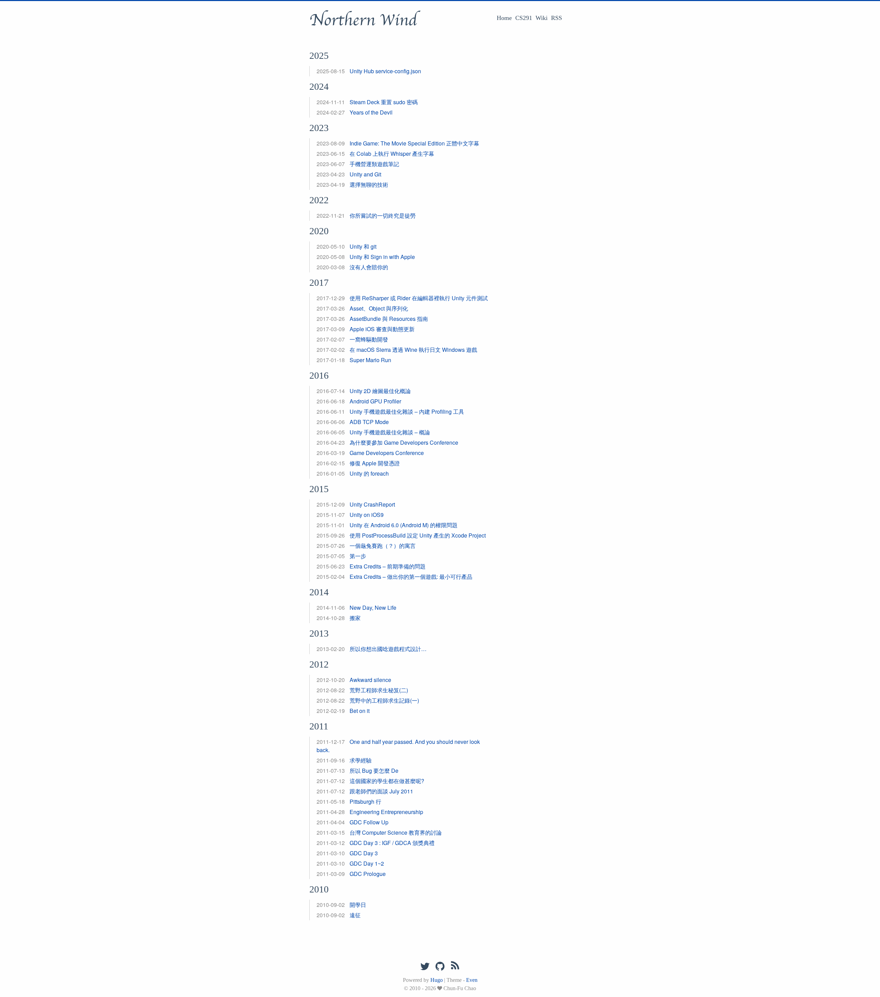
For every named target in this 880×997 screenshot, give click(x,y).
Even (471, 980)
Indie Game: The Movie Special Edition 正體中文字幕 (414, 143)
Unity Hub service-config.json (385, 71)
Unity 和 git (363, 246)
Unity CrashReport (372, 504)
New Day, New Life (373, 607)
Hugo (436, 980)
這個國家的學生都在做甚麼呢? (387, 781)
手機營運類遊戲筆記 (374, 164)
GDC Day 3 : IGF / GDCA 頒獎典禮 (392, 843)
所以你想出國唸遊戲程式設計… (388, 649)
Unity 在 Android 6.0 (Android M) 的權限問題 (404, 525)
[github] (440, 967)
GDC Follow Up (369, 822)
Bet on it (360, 711)
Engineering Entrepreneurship (386, 812)
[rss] (455, 967)
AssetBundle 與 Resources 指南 (389, 319)
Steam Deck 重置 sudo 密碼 (384, 102)
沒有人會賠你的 (369, 267)
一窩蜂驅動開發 (369, 339)
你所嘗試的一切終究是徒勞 (383, 215)
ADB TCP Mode (369, 422)
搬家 (355, 618)
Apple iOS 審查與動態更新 (382, 329)
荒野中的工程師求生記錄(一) (384, 700)
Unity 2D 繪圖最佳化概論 (380, 391)
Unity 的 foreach (369, 473)
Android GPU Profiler (375, 401)
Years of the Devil (371, 112)
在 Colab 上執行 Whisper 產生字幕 (392, 154)
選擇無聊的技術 (369, 184)
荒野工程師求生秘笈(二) (379, 690)
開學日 (358, 905)
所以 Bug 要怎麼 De (374, 770)
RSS (556, 17)
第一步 (358, 556)
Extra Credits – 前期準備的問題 (388, 566)
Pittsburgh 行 (365, 801)
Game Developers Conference (387, 453)
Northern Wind (363, 20)
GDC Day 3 (364, 853)
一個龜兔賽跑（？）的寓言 (383, 546)
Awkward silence (370, 680)
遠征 (355, 915)
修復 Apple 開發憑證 (375, 463)
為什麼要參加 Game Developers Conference (404, 442)
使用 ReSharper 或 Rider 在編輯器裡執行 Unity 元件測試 (419, 298)
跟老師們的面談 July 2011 (381, 791)
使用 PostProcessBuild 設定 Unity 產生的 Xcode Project (418, 535)
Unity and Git (365, 174)
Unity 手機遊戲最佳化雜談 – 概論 (390, 432)
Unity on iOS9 (367, 515)
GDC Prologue (368, 874)
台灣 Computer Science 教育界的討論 (396, 832)
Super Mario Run (370, 360)
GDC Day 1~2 (367, 863)
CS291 (523, 17)
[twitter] (425, 967)
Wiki (542, 17)
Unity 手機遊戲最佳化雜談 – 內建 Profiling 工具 (407, 411)
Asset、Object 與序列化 (379, 308)
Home (504, 17)
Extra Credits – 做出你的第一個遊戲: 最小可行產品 (411, 577)
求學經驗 (361, 760)
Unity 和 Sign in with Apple (382, 257)
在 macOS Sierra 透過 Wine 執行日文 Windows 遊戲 (413, 350)
